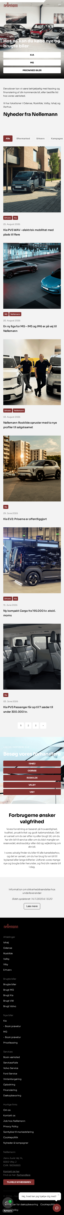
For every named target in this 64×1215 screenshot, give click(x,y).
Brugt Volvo (9, 1006)
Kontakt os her (11, 1171)
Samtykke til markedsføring (18, 1131)
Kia (15, 218)
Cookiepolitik (10, 1137)
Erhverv (7, 218)
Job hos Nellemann (14, 1121)
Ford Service (10, 1073)
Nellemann (15, 314)
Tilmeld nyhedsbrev (19, 1182)
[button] (8, 1204)
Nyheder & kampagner (15, 1142)
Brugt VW (8, 1000)
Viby (31, 792)
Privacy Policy (10, 1126)
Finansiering (10, 1090)
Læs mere (32, 906)
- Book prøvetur (12, 1026)
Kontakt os (9, 1115)
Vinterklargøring (12, 1079)
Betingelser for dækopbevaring (20, 1204)
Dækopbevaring (12, 1095)
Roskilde (32, 777)
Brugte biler (9, 984)
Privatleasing (10, 1042)
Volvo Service (10, 1068)
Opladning (9, 1084)
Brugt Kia (8, 995)
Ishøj (32, 763)
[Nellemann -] (10, 4)
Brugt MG (8, 989)
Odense (32, 770)
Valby (32, 785)
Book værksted (11, 1057)
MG (32, 62)
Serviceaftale (10, 1062)
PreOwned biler (31, 70)
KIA (32, 55)
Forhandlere (23, 1175)
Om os (7, 1110)
